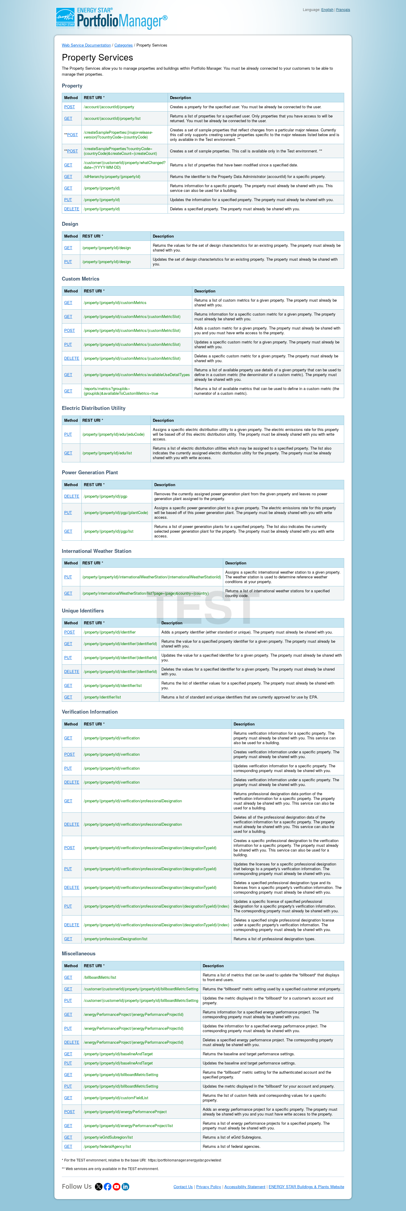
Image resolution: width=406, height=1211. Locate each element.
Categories (123, 45)
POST (69, 106)
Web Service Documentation (86, 45)
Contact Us (183, 1186)
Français (343, 9)
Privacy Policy (208, 1186)
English (327, 9)
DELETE (71, 208)
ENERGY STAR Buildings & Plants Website (306, 1186)
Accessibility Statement (244, 1186)
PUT (68, 199)
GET (68, 118)
